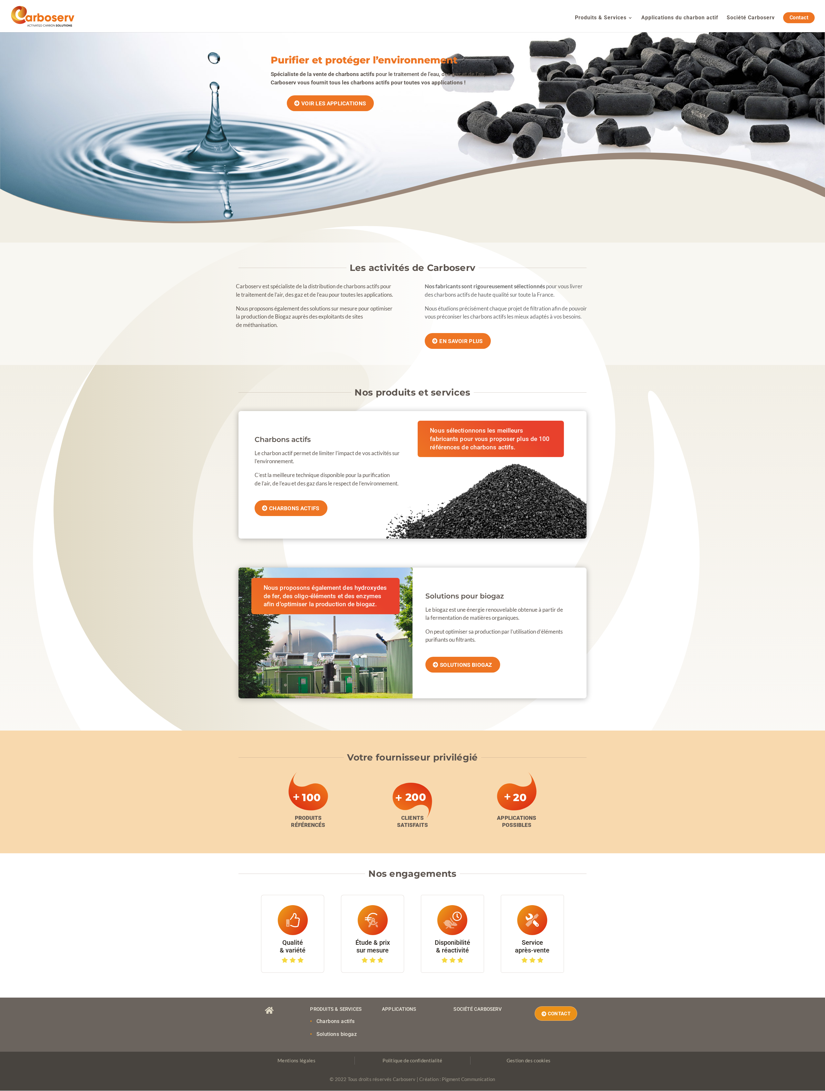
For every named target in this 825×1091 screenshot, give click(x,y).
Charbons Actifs (294, 508)
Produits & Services (600, 18)
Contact (799, 17)
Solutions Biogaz (466, 665)
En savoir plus (460, 341)
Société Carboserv (751, 18)
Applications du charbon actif (679, 18)
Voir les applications (333, 103)
